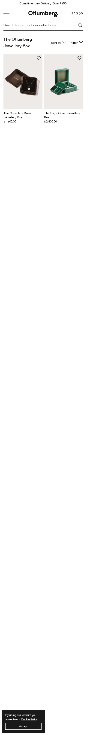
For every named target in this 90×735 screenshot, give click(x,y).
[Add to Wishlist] (38, 58)
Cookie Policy (29, 719)
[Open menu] (6, 13)
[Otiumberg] (43, 13)
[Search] (80, 25)
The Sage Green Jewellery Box (62, 115)
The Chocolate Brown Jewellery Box (18, 115)
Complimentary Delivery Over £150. (43, 3)
